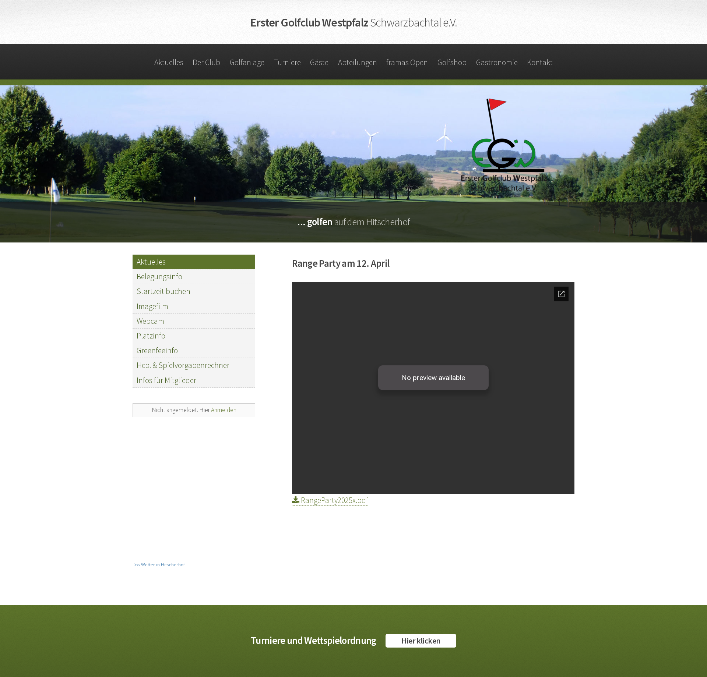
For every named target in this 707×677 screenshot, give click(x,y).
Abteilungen (357, 62)
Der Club (206, 62)
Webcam (150, 321)
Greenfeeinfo (157, 350)
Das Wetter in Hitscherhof (159, 564)
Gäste (319, 62)
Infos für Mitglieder (166, 380)
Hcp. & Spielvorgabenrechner (183, 365)
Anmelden (223, 410)
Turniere (287, 62)
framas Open (407, 62)
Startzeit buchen (163, 291)
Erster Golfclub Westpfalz (353, 22)
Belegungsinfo (159, 276)
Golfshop (452, 62)
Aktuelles (168, 62)
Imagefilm (152, 306)
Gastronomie (497, 62)
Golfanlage (247, 62)
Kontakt (540, 62)
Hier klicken (420, 641)
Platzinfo (151, 336)
